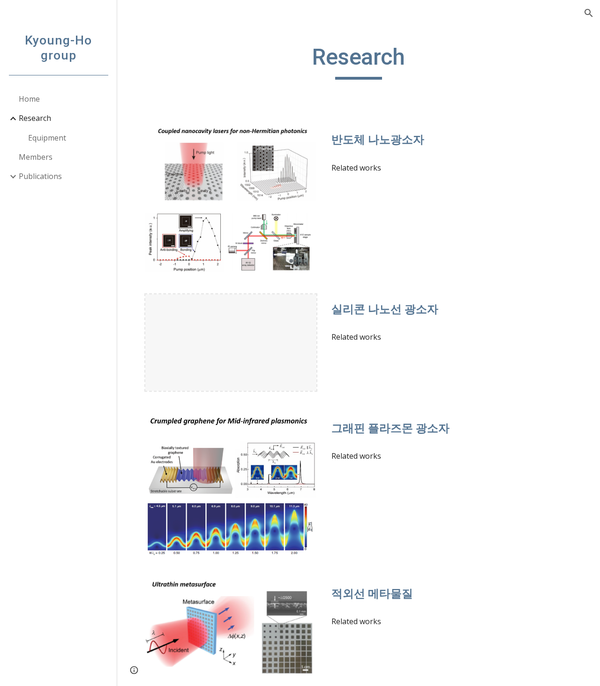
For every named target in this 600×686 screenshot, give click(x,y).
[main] (358, 61)
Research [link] (35, 118)
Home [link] (29, 99)
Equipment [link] (47, 138)
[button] (589, 13)
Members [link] (35, 157)
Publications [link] (40, 176)
